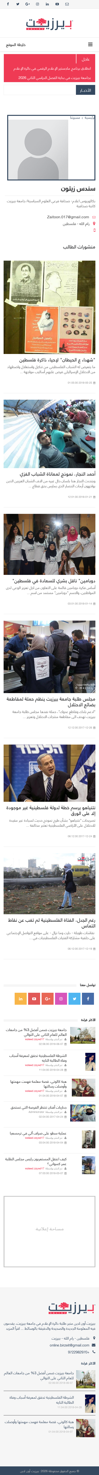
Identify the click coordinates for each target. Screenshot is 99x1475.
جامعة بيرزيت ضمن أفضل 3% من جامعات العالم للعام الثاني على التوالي (36, 1032)
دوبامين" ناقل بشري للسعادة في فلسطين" (53, 580)
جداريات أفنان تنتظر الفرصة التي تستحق (39, 1107)
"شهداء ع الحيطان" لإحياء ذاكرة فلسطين (57, 359)
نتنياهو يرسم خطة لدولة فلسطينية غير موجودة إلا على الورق (50, 809)
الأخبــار (85, 90)
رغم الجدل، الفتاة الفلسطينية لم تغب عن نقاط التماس (51, 922)
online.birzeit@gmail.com (69, 1344)
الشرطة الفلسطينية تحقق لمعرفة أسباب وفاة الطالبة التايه (38, 1057)
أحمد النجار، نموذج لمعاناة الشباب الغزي (57, 473)
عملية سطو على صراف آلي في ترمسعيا (38, 1132)
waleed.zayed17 (34, 1039)
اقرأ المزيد (13, 1328)
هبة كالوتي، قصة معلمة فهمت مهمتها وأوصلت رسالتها (38, 1083)
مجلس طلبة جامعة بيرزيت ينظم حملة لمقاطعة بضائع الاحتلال (51, 701)
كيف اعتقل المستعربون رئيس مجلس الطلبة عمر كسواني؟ (36, 1161)
